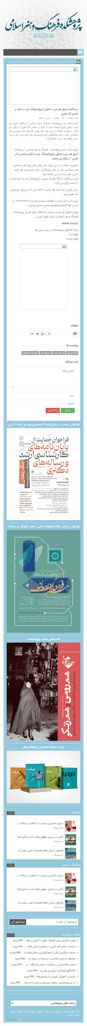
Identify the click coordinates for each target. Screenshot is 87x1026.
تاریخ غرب (58, 353)
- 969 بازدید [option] (44, 946)
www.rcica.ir (70, 223)
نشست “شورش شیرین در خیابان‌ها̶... (55, 982)
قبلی (12, 690)
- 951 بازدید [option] (45, 964)
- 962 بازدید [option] (44, 952)
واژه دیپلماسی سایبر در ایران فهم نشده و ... (52, 940)
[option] (43, 818)
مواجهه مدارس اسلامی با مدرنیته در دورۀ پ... (51, 964)
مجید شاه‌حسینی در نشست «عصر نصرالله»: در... (49, 970)
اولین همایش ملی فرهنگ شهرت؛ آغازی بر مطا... (50, 946)
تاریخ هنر (45, 353)
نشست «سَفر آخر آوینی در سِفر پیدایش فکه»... (50, 952)
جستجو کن (18, 922)
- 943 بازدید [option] (43, 970)
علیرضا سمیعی (30, 353)
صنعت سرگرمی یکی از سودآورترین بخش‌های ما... (48, 958)
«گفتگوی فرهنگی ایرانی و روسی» (57, 976)
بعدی (74, 690)
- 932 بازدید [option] (51, 976)
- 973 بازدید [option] (46, 940)
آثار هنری (72, 353)
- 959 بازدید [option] (42, 958)
